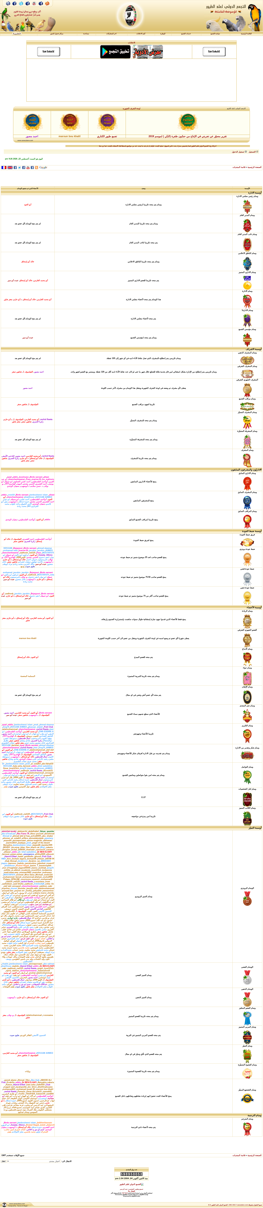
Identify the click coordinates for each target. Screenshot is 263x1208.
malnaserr (47, 872)
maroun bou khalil (27, 638)
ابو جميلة (8, 481)
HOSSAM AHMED (44, 497)
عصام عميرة (40, 938)
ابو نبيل (7, 499)
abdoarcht (22, 831)
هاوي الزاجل (41, 957)
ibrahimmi (39, 768)
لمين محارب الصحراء (36, 943)
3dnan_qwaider (47, 831)
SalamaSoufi (44, 970)
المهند (19, 484)
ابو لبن (21, 902)
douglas (6, 849)
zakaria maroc (40, 893)
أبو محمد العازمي (40, 280)
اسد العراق (6, 906)
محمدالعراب (7, 950)
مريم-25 (7, 1107)
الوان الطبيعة (16, 1098)
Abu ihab (35, 1080)
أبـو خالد (14, 893)
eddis (15, 477)
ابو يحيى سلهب (35, 904)
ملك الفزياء (32, 1110)
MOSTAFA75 (48, 553)
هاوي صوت (30, 566)
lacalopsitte (21, 1087)
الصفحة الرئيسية (254, 167)
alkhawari (47, 840)
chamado (30, 849)
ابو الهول (25, 1096)
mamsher (36, 872)
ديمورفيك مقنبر (10, 738)
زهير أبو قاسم (39, 982)
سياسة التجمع (215, 34)
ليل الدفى (22, 943)
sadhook (24, 553)
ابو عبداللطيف (48, 902)
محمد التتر (42, 784)
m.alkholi (16, 870)
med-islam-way (11, 872)
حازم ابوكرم (13, 918)
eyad (9, 477)
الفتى (29, 911)
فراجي (31, 941)
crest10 (11, 495)
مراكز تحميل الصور (56, 34)
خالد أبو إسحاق (27, 261)
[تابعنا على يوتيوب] (34, 6)
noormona (26, 879)
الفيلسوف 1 (28, 372)
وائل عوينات (12, 957)
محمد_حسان (18, 950)
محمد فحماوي (31, 784)
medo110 (48, 875)
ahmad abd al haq (21, 836)
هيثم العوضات (24, 957)
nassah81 (47, 1091)
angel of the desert (41, 843)
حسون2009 (31, 920)
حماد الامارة (48, 922)
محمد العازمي (15, 945)
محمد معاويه (19, 784)
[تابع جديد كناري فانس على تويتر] (21, 6)
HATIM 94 (49, 859)
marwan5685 (25, 872)
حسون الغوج (33, 1100)
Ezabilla (10, 1082)
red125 (32, 553)
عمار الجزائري (14, 938)
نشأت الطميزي (8, 743)
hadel (20, 856)
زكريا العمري (38, 422)
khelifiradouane (45, 1087)
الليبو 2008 (21, 557)
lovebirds (26, 870)
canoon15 (40, 849)
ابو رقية (30, 775)
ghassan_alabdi (35, 727)
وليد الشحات (39, 959)
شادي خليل (7, 929)
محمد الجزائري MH (30, 945)
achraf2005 (36, 836)
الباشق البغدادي (46, 736)
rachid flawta (46, 419)
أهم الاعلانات (140, 34)
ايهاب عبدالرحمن (47, 1100)
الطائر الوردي (26, 1035)
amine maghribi (34, 840)
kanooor (12, 863)
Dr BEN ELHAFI (44, 852)
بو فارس (45, 918)
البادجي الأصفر (8, 456)
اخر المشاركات (111, 34)
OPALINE (15, 879)
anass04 (7, 840)
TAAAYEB (30, 1094)
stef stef (50, 750)
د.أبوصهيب (24, 486)
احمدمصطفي (18, 906)
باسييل (11, 916)
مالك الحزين (29, 564)
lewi (52, 729)
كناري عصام (40, 1107)
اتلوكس (51, 906)
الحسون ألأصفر (45, 911)
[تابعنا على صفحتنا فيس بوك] (14, 6)
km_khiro (32, 1087)
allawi (46, 477)
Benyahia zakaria (46, 1082)
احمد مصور (39, 372)
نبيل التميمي (24, 786)
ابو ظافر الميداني (9, 900)
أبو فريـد (17, 895)
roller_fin (49, 884)
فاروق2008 (39, 941)
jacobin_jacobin (36, 550)
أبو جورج (43, 895)
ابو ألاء (33, 1096)
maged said (9, 1087)
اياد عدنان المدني (47, 916)
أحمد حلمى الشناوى (22, 481)
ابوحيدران (17, 734)
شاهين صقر (17, 372)
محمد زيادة (21, 506)
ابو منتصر (6, 902)
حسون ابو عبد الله (44, 920)
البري (27, 909)
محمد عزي (29, 743)
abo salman (48, 964)
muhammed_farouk (12, 877)
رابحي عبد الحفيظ (36, 1103)
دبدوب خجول (32, 925)
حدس (4, 918)
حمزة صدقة (24, 501)
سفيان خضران (25, 562)
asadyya (21, 843)
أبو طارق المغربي (9, 1094)
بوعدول (29, 980)
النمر (28, 913)
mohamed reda (10, 550)
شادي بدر (17, 929)
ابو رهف (44, 734)
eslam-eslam (16, 854)
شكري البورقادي (29, 932)
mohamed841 (9, 1089)
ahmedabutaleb (36, 838)
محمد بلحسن (24, 948)
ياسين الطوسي (18, 959)
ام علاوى (14, 913)
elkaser (7, 852)
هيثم (5, 786)
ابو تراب (16, 1096)
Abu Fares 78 (23, 833)
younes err (19, 891)
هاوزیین (50, 957)
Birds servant (36, 477)
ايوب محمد (19, 916)
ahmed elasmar (44, 548)
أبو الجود (27, 204)
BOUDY (6, 847)
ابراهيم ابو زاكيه (22, 555)
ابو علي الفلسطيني (33, 902)
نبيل (32, 954)
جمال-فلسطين (24, 738)
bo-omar (15, 847)
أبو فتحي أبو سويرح (30, 895)
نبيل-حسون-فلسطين (17, 1110)
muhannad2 (46, 879)
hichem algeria (19, 859)
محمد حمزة (12, 948)
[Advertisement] (131, 80)
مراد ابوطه (7, 564)
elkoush (50, 854)
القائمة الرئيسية (246, 34)
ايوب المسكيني (32, 916)
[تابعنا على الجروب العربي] (28, 6)
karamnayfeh (45, 865)
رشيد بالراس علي (40, 759)
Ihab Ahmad (11, 861)
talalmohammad (10, 729)
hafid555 (41, 1084)
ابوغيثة (7, 904)
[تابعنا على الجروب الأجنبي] (41, 6)
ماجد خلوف (15, 504)
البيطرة (162, 34)
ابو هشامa (47, 904)
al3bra (25, 838)
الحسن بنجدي (29, 484)
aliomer (6, 838)
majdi (40, 968)
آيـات (30, 893)
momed (19, 875)
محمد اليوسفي (37, 948)
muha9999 (48, 877)
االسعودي (48, 775)
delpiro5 (50, 1125)
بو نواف (24, 577)
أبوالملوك (19, 897)
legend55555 (24, 868)
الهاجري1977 (10, 484)
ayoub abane (10, 1080)
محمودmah (17, 1107)
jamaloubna (30, 863)
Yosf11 (29, 891)
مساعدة (86, 34)
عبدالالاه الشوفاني (39, 984)
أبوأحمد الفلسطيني (40, 481)
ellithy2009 (40, 854)
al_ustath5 (36, 764)
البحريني (23, 977)
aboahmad (49, 833)
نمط (6, 954)
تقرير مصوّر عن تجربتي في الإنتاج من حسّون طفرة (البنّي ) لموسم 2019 (188, 136)
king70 (6, 727)
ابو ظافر (21, 900)
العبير (35, 911)
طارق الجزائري (24, 782)
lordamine (47, 870)
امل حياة (5, 913)
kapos (30, 768)
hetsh (43, 1125)
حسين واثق (20, 920)
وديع (22, 566)
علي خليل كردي (27, 938)
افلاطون (47, 909)
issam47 (50, 863)
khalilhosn (29, 497)
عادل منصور (21, 579)
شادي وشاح (25, 740)
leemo (34, 868)
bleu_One (25, 847)
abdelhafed (33, 831)
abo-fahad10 (47, 764)
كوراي (12, 941)
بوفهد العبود (47, 738)
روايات (49, 982)
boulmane (24, 477)
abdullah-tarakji (9, 831)
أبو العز (51, 895)
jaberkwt (41, 863)
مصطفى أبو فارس (36, 952)
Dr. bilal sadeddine (27, 852)
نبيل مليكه (13, 954)
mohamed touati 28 (26, 1089)
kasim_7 (34, 865)
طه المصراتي (27, 934)
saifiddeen (7, 884)
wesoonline (48, 891)
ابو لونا (10, 752)
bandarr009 (47, 845)
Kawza (9, 1084)
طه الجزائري (39, 934)
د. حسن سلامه (37, 486)
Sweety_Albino (46, 555)
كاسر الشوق (26, 504)
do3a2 (14, 849)
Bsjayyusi (18, 548)
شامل (50, 932)
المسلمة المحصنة (27, 676)
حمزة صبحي (37, 922)
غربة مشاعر (18, 1105)
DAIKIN (21, 849)
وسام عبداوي (23, 1112)
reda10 (9, 881)
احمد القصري (41, 484)
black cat (35, 847)
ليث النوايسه (28, 1107)
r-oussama (39, 881)
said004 (50, 1094)
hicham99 (31, 859)
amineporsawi (19, 840)
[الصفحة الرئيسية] (8, 6)
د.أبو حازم (18, 299)
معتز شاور (8, 299)
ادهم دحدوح (44, 557)
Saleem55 (40, 1094)
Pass (28, 479)
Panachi (21, 1091)
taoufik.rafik (32, 888)
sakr (50, 886)
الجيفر (21, 909)
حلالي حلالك (9, 920)
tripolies (6, 888)
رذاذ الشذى (23, 1103)
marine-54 (36, 479)
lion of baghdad (10, 868)
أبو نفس (8, 895)
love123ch (14, 768)
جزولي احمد (32, 559)
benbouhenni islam (39, 495)
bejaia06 (36, 845)
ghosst (38, 856)
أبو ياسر (44, 897)
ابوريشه (14, 904)
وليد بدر (29, 959)
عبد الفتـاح (34, 936)
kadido (21, 863)
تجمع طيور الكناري (107, 136)
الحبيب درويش (32, 736)
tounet (14, 888)
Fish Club (48, 727)
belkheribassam (44, 1122)
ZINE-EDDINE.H (46, 731)
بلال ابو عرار (7, 777)
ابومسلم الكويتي (30, 1098)
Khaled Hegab (22, 865)
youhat (32, 973)
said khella (18, 884)
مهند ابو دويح (40, 954)
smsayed (49, 773)
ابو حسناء (46, 900)
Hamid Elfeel (11, 856)
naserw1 (36, 879)
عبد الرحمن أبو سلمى (34, 1105)
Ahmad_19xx (24, 1080)
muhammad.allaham (32, 877)
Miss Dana (29, 875)
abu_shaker (47, 836)
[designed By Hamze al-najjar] (17, 1207)
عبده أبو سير (13, 280)
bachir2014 (11, 843)
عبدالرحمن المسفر (20, 936)
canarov (50, 849)
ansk (36, 724)
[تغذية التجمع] (48, 6)
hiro (9, 859)
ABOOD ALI (46, 1080)
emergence (29, 854)
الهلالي (22, 913)
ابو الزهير (38, 775)
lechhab (42, 868)
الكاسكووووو (9, 911)
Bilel (42, 847)
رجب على (39, 927)
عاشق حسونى (14, 934)
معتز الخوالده (46, 786)
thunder (21, 888)
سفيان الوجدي (13, 486)
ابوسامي (42, 977)
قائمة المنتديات (239, 167)
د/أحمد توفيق (37, 562)
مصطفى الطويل (45, 1110)
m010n (7, 870)
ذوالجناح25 (47, 740)
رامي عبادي (49, 927)
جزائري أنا (36, 918)
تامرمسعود (42, 559)
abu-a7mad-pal (9, 833)
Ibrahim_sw (34, 861)
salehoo (43, 886)
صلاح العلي (16, 932)
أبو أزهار (5, 893)
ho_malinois (48, 479)
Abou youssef (36, 833)
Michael (39, 875)
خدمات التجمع (186, 34)
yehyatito (37, 891)
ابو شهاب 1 (34, 734)
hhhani (41, 859)
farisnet (15, 745)
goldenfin (28, 856)
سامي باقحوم (41, 929)
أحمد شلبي (24, 499)
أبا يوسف (23, 893)
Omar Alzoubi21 (34, 1091)
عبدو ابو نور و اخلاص (22, 984)
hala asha (17, 766)
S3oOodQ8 (39, 884)
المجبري (50, 913)
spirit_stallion (12, 970)
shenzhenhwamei (16, 479)
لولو (38, 1132)
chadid (5, 964)
